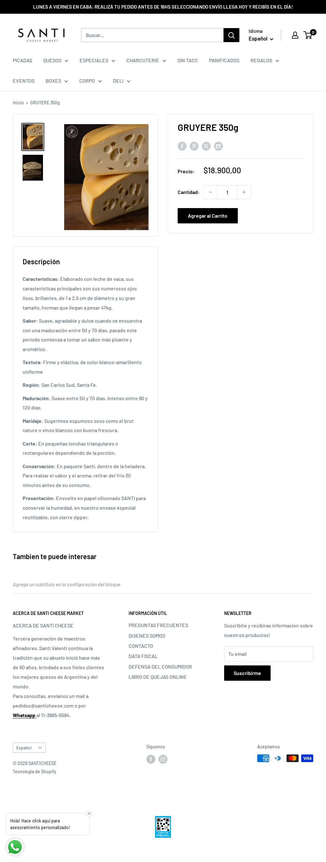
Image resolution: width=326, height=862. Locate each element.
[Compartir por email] (218, 146)
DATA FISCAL (143, 656)
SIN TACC (187, 60)
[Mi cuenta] (295, 35)
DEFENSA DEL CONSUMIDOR (160, 666)
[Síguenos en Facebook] (150, 758)
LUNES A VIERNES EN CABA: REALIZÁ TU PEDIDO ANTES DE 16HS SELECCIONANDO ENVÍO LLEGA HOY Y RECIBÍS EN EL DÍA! (163, 7)
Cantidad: (189, 192)
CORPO (87, 81)
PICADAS (22, 60)
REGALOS (261, 60)
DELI (118, 81)
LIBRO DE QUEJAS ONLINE (158, 677)
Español (24, 747)
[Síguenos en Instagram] (163, 758)
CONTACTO (141, 646)
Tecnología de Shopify (34, 771)
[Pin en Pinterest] (194, 146)
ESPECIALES (94, 60)
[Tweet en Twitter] (206, 146)
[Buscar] (231, 35)
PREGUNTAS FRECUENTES (158, 625)
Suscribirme (247, 673)
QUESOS (52, 60)
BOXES (53, 81)
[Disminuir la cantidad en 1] (210, 192)
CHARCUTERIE (142, 60)
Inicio (18, 102)
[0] (308, 35)
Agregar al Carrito (207, 216)
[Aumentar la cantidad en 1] (244, 192)
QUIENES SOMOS (147, 636)
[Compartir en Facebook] (182, 146)
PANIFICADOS (224, 60)
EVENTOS (23, 81)
